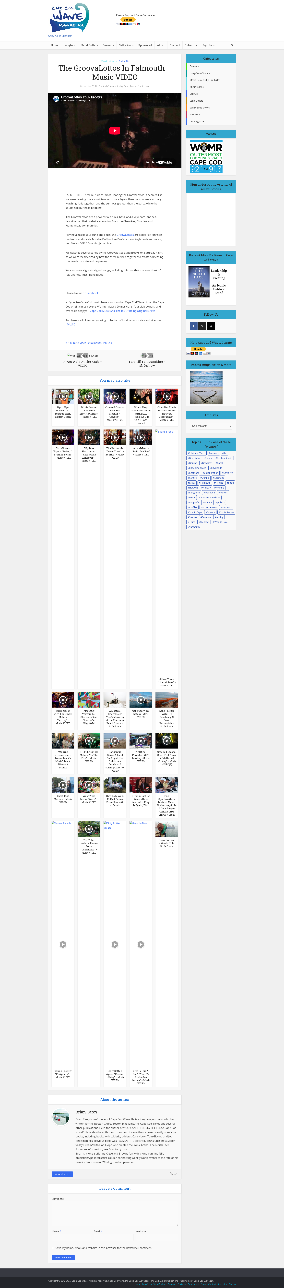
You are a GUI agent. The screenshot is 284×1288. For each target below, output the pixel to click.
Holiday (207, 487)
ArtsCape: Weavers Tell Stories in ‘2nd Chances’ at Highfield (89, 717)
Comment (58, 1199)
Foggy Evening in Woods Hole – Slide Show (166, 843)
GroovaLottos (125, 235)
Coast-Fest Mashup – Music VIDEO (63, 799)
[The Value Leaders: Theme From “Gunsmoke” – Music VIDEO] (89, 829)
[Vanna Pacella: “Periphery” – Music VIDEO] (63, 944)
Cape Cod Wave (197, 467)
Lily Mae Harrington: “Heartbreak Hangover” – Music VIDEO (89, 454)
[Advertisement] (90, 180)
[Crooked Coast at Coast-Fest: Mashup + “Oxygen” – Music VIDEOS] (115, 396)
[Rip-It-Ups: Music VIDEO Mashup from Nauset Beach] (63, 396)
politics (221, 502)
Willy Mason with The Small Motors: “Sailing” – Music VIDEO (63, 717)
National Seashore (210, 497)
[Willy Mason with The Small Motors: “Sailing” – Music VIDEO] (63, 699)
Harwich (193, 487)
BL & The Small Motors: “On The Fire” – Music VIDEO (89, 756)
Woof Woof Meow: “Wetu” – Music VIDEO (89, 799)
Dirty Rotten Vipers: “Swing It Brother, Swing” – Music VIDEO (63, 453)
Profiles (193, 507)
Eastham (219, 477)
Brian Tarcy (130, 86)
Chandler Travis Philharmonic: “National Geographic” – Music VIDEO (166, 413)
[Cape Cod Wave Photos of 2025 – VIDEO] (141, 699)
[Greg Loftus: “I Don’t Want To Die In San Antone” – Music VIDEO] (141, 944)
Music (108, 343)
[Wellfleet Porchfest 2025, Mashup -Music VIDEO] (141, 740)
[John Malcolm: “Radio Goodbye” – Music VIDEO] (141, 437)
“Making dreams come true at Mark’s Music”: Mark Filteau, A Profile (63, 759)
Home (55, 45)
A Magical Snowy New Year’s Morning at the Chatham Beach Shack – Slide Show (115, 718)
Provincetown (209, 507)
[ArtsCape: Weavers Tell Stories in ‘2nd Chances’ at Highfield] (89, 699)
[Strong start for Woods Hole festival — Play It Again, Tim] (141, 785)
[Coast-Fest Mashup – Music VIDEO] (63, 785)
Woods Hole (221, 522)
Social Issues (227, 512)
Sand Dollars (89, 45)
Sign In (207, 45)
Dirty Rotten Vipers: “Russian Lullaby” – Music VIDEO (115, 1075)
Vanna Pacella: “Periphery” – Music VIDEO (63, 1074)
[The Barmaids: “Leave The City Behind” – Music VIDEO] (115, 437)
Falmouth (96, 343)
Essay (192, 482)
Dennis (205, 477)
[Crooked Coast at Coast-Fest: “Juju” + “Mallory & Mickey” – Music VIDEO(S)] (166, 740)
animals (214, 453)
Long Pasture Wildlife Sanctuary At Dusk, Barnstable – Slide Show (166, 718)
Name (56, 1231)
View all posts (62, 1174)
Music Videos (109, 61)
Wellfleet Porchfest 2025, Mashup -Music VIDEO (141, 756)
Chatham (194, 472)
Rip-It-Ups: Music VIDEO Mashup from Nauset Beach (63, 412)
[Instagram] (211, 326)
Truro (192, 522)
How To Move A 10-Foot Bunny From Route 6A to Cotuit (115, 800)
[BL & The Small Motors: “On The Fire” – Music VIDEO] (89, 740)
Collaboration (211, 472)
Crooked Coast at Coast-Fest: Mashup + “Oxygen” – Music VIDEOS (115, 413)
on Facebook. (91, 293)
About (161, 45)
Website (141, 1231)
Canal (220, 463)
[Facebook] (194, 326)
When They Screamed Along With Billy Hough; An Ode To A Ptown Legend (141, 415)
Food (231, 482)
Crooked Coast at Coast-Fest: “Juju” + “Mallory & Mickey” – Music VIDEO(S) (167, 758)
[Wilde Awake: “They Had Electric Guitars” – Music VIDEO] (89, 396)
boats (209, 458)
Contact (175, 45)
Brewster (207, 463)
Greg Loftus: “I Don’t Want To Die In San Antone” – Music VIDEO (140, 1077)
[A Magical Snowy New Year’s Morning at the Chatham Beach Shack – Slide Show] (115, 699)
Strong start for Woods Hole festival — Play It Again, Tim (141, 800)
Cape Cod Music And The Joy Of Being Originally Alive (122, 311)
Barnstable (195, 458)
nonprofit (194, 502)
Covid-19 (228, 472)
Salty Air (125, 45)
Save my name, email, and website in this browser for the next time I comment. (104, 1248)
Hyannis (220, 487)
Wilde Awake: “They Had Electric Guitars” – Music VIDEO (89, 412)
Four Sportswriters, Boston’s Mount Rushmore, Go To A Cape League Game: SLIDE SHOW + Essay (167, 805)
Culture (193, 477)
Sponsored (145, 45)
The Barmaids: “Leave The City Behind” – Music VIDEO (115, 453)
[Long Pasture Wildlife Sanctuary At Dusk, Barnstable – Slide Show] (166, 699)
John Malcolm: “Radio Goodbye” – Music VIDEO (141, 451)
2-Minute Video (77, 343)
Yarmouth (194, 526)
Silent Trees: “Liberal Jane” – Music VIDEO (167, 682)
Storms (193, 517)
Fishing (219, 482)
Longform (69, 45)
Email (98, 1231)
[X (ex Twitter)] (202, 326)
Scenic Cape (195, 512)
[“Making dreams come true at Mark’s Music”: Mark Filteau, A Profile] (63, 740)
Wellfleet (204, 522)
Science (211, 512)
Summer (206, 517)
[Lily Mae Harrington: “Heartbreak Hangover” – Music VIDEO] (89, 437)
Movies (224, 492)
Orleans (208, 502)
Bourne (193, 463)
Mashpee (210, 492)
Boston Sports (224, 458)
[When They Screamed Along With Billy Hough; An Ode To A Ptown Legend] (141, 396)
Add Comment (110, 86)
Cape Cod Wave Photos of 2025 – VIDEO (141, 714)
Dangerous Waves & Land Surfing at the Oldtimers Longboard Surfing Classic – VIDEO (115, 761)
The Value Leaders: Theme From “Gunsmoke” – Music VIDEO (89, 846)
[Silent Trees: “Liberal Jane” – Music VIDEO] (166, 552)
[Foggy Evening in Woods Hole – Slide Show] (166, 829)
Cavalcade (216, 467)
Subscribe (191, 45)
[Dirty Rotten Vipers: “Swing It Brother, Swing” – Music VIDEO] (63, 437)
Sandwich (227, 507)
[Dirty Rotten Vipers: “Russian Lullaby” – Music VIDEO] (115, 944)
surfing (219, 517)
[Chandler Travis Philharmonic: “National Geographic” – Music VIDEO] (166, 396)
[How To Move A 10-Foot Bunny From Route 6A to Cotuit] (115, 785)
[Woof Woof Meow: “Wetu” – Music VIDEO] (89, 785)
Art (225, 453)
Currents (108, 45)
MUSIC (71, 324)
